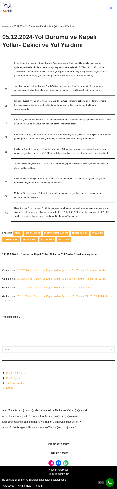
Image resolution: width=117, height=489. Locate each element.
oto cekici (97, 233)
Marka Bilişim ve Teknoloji (24, 479)
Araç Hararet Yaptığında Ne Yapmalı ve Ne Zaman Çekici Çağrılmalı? (39, 416)
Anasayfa (6, 26)
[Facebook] (58, 463)
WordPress (62, 469)
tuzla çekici (47, 240)
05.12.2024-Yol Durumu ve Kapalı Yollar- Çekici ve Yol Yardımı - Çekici (55, 287)
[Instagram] (51, 463)
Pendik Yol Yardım (16, 373)
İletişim (39, 485)
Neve (52, 469)
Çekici (18, 233)
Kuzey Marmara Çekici (56, 233)
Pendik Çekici (13, 378)
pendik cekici (29, 240)
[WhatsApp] (66, 463)
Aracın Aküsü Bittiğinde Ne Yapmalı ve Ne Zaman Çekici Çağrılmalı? (39, 427)
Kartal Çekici (33, 233)
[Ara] (111, 349)
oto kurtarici (11, 240)
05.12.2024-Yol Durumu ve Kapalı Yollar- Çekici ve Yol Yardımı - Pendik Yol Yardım (61, 270)
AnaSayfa (8, 485)
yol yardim (63, 240)
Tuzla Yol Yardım (15, 383)
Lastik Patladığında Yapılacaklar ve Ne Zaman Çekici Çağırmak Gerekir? (41, 422)
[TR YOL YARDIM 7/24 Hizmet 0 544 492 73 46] (8, 7)
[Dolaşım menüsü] (111, 7)
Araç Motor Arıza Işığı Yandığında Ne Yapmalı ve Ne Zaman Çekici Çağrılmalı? (44, 410)
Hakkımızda (24, 485)
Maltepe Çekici (79, 233)
